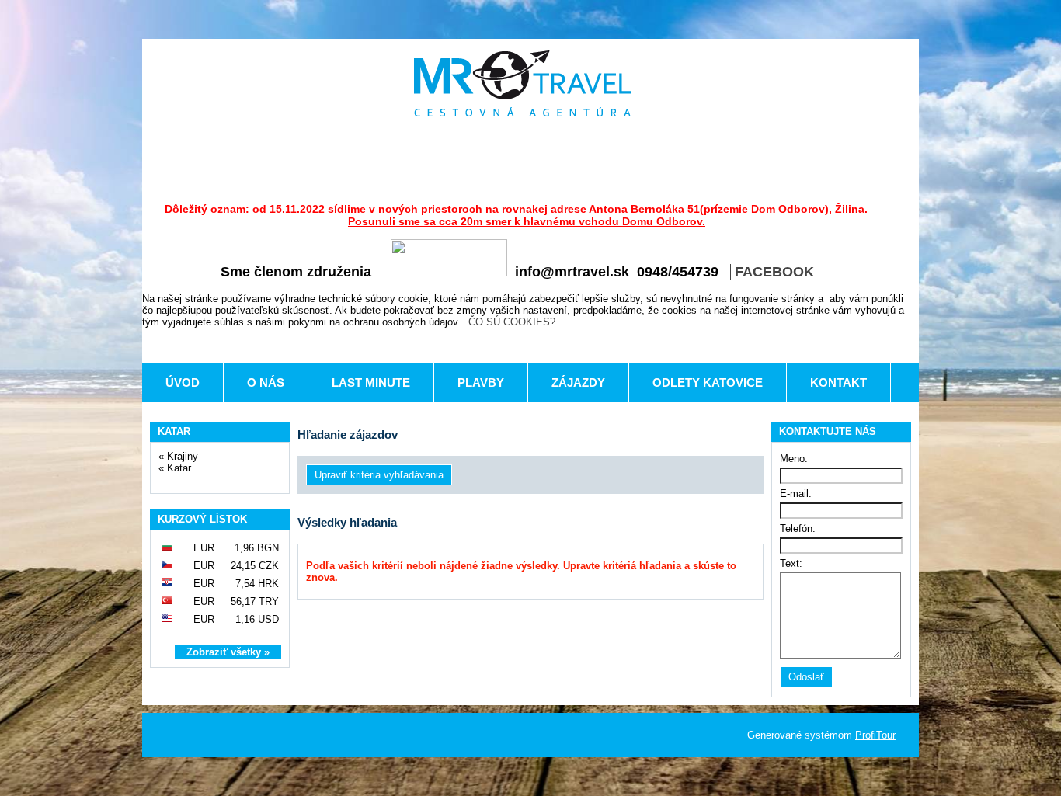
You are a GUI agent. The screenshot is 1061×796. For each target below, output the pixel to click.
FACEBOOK (774, 272)
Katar (179, 468)
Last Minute (371, 382)
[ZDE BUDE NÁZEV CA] (522, 83)
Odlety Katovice (707, 382)
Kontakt (838, 382)
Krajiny (182, 456)
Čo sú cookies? (511, 322)
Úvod (182, 382)
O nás (265, 382)
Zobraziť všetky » (228, 652)
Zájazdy (578, 382)
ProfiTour (875, 735)
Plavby (480, 382)
